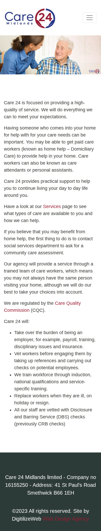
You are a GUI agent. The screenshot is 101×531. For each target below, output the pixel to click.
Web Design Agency (66, 519)
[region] (50, 54)
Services (52, 206)
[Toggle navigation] (89, 17)
